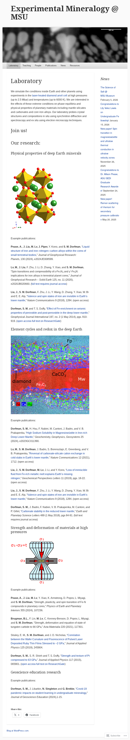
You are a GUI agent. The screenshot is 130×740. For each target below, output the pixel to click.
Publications (51, 65)
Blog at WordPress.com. (18, 731)
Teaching (27, 65)
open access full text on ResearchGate (38, 321)
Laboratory (13, 65)
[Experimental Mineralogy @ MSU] (65, 44)
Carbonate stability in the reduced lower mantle (47, 511)
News (63, 65)
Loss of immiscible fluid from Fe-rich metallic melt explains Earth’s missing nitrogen (49, 474)
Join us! (19, 130)
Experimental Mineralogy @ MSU (64, 12)
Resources (75, 65)
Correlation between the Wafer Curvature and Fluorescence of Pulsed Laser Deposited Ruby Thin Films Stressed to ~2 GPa (47, 639)
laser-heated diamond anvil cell (49, 95)
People (38, 65)
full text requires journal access (49, 284)
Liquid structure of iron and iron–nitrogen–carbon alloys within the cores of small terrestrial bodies (50, 250)
